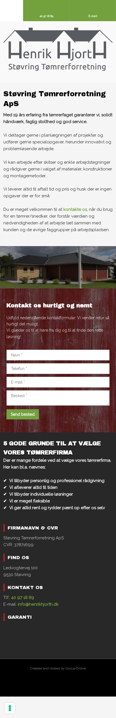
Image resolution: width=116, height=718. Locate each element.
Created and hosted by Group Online (58, 668)
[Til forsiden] (58, 49)
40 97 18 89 (22, 597)
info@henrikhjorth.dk (38, 604)
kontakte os (75, 209)
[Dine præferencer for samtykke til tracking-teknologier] (10, 708)
